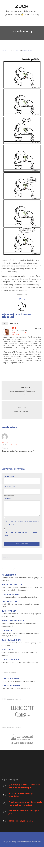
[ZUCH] (7, 332)
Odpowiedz (15, 444)
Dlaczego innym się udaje (22, 821)
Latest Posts (13, 323)
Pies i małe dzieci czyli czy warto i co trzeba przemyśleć (25, 803)
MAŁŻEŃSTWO (9, 575)
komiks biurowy (27, 50)
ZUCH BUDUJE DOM (11, 640)
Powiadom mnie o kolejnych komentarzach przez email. (21, 522)
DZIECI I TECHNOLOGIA (13, 621)
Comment (8, 498)
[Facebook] (40, 330)
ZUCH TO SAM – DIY (11, 659)
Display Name (9, 476)
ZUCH (14, 328)
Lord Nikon (6, 442)
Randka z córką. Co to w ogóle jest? (24, 812)
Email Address (10, 487)
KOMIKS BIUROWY (10, 679)
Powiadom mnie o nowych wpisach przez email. (20, 533)
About (5, 323)
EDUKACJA (7, 630)
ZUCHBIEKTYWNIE (11, 594)
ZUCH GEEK (7, 650)
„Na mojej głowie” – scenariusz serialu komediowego (25, 786)
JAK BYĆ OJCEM (9, 601)
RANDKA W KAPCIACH (12, 584)
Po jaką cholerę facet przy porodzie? (22, 794)
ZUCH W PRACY (9, 611)
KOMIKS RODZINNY (11, 686)
